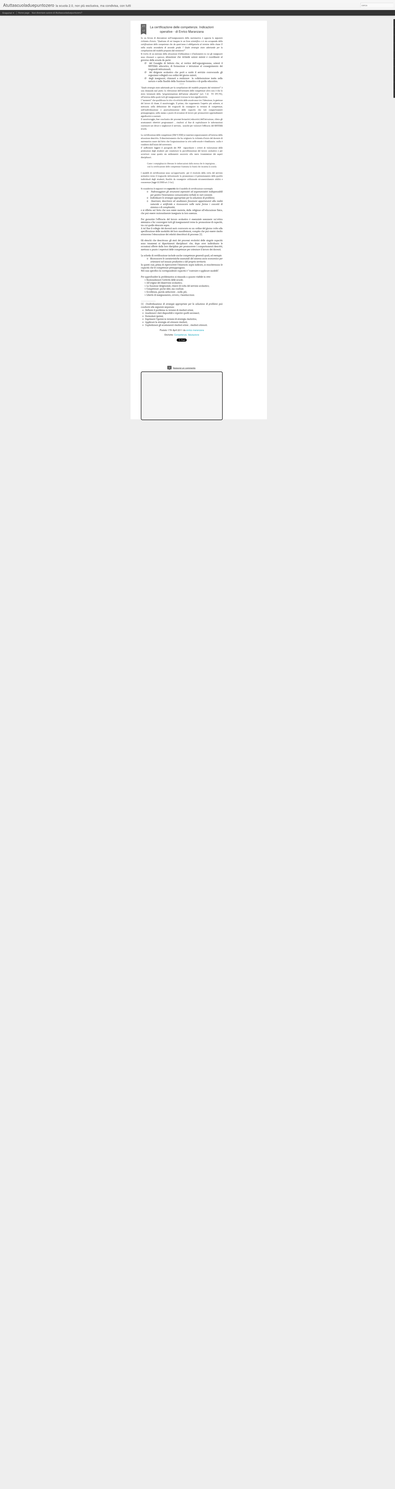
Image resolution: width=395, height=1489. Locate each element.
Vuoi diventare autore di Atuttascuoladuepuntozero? (57, 12)
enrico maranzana (195, 330)
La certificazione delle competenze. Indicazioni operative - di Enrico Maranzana (182, 29)
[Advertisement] (239, 72)
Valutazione (193, 334)
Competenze (180, 334)
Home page (23, 12)
